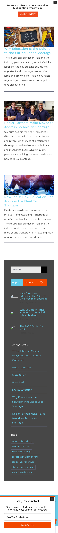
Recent (29, 282)
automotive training (22, 441)
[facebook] (55, 521)
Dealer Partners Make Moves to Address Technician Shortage (29, 107)
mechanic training (21, 451)
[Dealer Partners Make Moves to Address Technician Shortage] (29, 111)
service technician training (25, 457)
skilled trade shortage (23, 467)
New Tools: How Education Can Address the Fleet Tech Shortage (29, 181)
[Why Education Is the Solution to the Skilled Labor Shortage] (29, 37)
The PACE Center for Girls (31, 327)
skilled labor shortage (23, 462)
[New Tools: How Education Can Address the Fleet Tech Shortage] (29, 185)
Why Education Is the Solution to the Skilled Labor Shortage (29, 32)
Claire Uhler (19, 375)
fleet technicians (20, 446)
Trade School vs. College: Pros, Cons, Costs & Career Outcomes (26, 355)
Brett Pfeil (18, 382)
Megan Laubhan (21, 367)
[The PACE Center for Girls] (14, 328)
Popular (16, 282)
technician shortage (22, 472)
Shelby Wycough (22, 390)
